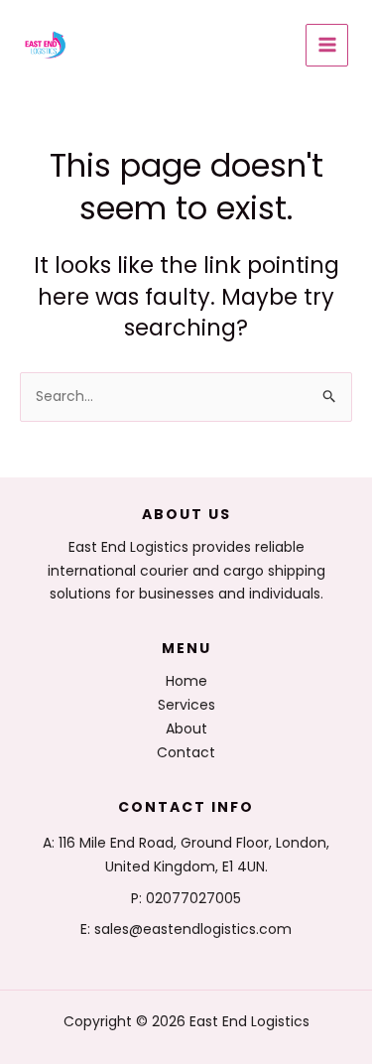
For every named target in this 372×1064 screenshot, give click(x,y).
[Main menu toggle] (327, 45)
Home (186, 681)
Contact (186, 752)
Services (186, 705)
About (186, 728)
